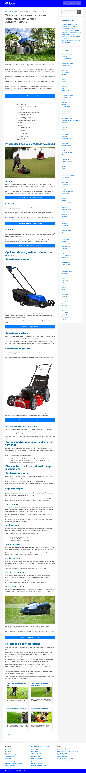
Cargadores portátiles (67, 102)
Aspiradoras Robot (66, 65)
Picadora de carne (66, 250)
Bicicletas (63, 79)
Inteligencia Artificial (66, 189)
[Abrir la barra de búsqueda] (79, 3)
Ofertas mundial (65, 237)
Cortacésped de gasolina (26, 117)
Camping (63, 99)
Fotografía (64, 157)
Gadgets (63, 164)
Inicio (65, 3)
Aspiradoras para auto (67, 63)
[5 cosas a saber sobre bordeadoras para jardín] (17, 698)
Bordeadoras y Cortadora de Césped (40, 746)
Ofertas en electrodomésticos (65, 758)
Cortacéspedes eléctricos (26, 114)
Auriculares (64, 67)
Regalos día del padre (62, 748)
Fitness (63, 154)
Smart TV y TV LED (36, 753)
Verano (63, 310)
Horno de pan (64, 182)
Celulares (63, 104)
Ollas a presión (65, 239)
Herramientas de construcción (69, 175)
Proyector (63, 253)
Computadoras (65, 113)
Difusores (63, 129)
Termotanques (65, 298)
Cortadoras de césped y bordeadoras (15, 738)
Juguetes (63, 196)
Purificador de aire (66, 255)
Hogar (63, 180)
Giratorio (22, 109)
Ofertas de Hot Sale (62, 753)
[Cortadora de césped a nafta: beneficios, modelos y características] (41, 723)
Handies (63, 170)
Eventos (63, 150)
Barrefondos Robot (66, 72)
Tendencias (64, 296)
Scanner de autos (65, 264)
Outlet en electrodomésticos (64, 760)
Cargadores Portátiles (37, 763)
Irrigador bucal (65, 193)
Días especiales (65, 127)
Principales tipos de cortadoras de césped (27, 106)
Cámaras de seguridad (67, 95)
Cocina (63, 109)
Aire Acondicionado (10, 761)
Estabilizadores (65, 143)
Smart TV (63, 278)
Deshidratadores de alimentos (69, 125)
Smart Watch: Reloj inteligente (39, 749)
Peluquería (64, 248)
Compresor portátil (66, 111)
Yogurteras (64, 319)
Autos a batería (65, 70)
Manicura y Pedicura (36, 756)
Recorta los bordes (24, 136)
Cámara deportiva (65, 90)
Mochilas (63, 221)
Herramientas (64, 173)
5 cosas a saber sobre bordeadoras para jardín (16, 684)
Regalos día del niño (62, 751)
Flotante (22, 110)
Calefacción (64, 86)
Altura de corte (24, 133)
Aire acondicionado (66, 58)
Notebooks (8, 751)
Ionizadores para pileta (67, 191)
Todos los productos (10, 748)
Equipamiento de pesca (67, 138)
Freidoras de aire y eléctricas (38, 765)
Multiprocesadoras (66, 230)
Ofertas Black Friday (73, 751)
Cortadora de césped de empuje (27, 118)
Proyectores (34, 760)
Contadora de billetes (66, 118)
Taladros (63, 287)
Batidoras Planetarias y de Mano (13, 763)
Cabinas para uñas (10, 765)
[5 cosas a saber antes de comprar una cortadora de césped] (41, 697)
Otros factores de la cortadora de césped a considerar (28, 124)
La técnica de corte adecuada (24, 139)
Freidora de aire (65, 159)
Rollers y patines (65, 262)
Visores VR (64, 314)
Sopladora (64, 282)
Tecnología (64, 292)
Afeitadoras (64, 56)
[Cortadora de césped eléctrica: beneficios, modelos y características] (17, 723)
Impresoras (64, 186)
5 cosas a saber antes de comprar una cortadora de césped (40, 684)
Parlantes (63, 241)
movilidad (63, 228)
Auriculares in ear (35, 755)
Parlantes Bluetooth (36, 748)
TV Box (63, 303)
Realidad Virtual (65, 257)
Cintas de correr (65, 106)
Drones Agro (64, 134)
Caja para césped (24, 128)
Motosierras (64, 225)
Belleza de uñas (65, 77)
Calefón (63, 88)
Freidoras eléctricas (66, 161)
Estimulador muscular (67, 148)
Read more (11, 703)
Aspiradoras (64, 61)
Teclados (63, 289)
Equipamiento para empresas (68, 141)
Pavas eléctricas (65, 246)
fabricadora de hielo (66, 152)
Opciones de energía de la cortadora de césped (28, 112)
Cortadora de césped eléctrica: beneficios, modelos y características (16, 709)
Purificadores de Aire (36, 758)
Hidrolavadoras (65, 177)
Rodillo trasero (24, 135)
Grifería (63, 168)
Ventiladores (64, 308)
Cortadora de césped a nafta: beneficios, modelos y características (40, 709)
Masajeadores (65, 212)
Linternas (63, 200)
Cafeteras (64, 81)
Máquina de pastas (66, 209)
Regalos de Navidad (62, 756)
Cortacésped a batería (25, 115)
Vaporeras (64, 305)
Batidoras (63, 74)
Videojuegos (64, 312)
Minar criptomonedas (66, 218)
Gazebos (63, 166)
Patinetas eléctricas (66, 244)
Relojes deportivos (66, 260)
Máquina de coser (65, 207)
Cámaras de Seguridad (11, 755)
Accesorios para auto (66, 54)
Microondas (64, 216)
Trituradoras (23, 130)
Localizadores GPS (66, 202)
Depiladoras (64, 122)
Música (63, 232)
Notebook (63, 234)
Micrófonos (64, 214)
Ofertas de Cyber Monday (63, 755)
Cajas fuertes (64, 83)
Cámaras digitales (66, 97)
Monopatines (64, 223)
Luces (62, 205)
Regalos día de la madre (63, 749)
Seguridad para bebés (66, 271)
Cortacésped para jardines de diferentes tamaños (27, 121)
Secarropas (64, 266)
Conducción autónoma (25, 127)
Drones (7, 753)
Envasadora (64, 136)
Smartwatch (64, 280)
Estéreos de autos (66, 145)
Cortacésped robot (24, 138)
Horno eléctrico (65, 184)
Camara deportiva (65, 93)
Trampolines (64, 301)
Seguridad (64, 269)
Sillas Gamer (64, 273)
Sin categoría (64, 276)
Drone (62, 132)
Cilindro (22, 107)
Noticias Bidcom (9, 11)
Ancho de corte (24, 131)
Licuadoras (64, 198)
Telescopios (64, 294)
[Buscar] (79, 12)
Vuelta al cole (64, 317)
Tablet (63, 285)
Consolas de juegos (66, 116)
